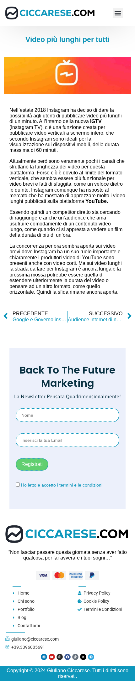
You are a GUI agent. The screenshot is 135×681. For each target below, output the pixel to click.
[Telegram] (91, 657)
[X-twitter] (83, 657)
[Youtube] (52, 657)
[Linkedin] (44, 657)
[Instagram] (60, 657)
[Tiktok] (75, 657)
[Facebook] (67, 657)
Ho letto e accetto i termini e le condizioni (61, 485)
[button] (118, 13)
